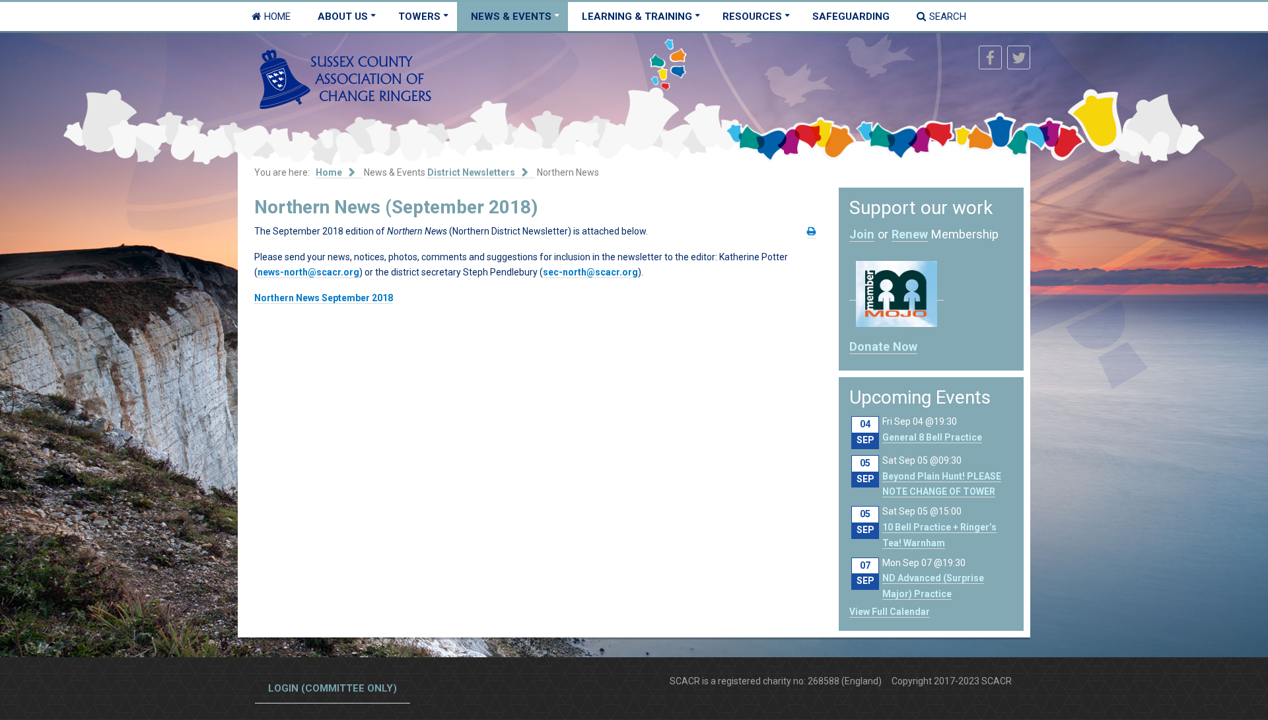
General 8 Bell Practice (932, 437)
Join (861, 234)
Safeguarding (851, 16)
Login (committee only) (332, 688)
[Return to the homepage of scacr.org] (345, 78)
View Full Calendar (889, 611)
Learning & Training (637, 16)
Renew (910, 234)
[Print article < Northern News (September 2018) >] (811, 231)
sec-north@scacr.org (590, 272)
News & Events (511, 16)
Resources (752, 16)
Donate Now (883, 346)
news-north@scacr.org (308, 272)
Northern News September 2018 (323, 298)
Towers (419, 16)
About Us (343, 16)
